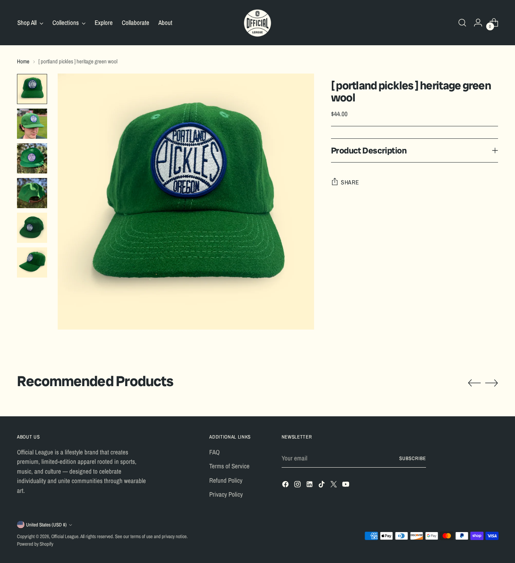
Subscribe (412, 458)
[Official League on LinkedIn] (310, 485)
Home (23, 61)
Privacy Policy (226, 494)
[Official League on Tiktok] (322, 485)
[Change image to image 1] (32, 89)
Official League (64, 536)
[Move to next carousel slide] (491, 382)
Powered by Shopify (35, 543)
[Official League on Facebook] (286, 485)
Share (350, 182)
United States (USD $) (46, 524)
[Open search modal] (462, 22)
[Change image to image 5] (32, 228)
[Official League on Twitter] (334, 485)
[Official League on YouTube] (346, 485)
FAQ (214, 452)
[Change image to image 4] (32, 193)
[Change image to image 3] (32, 158)
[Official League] (257, 23)
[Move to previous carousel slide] (474, 383)
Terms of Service (229, 466)
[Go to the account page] (478, 22)
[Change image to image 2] (32, 124)
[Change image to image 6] (32, 262)
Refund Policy (225, 480)
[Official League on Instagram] (298, 485)
